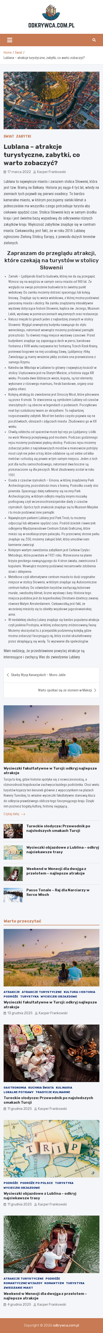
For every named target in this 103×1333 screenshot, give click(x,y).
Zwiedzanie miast (18, 1287)
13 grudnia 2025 (20, 1013)
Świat (9, 136)
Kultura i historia (79, 992)
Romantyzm (54, 1283)
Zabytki (23, 136)
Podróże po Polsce (36, 1183)
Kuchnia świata (41, 1087)
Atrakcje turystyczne (42, 992)
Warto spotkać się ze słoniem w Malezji (65, 690)
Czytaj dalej (12, 814)
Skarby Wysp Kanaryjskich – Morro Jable (38, 675)
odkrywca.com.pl (66, 1325)
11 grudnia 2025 (19, 1109)
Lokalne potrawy (19, 1092)
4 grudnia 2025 (19, 1305)
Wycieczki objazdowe (59, 996)
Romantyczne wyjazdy (23, 1283)
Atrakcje (12, 992)
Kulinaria (64, 1087)
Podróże (11, 996)
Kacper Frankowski (51, 172)
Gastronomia (15, 1087)
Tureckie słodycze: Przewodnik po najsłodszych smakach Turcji (58, 828)
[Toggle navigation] (10, 40)
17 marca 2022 (19, 172)
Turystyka (29, 996)
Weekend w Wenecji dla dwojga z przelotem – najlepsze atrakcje (56, 871)
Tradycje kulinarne (52, 1092)
